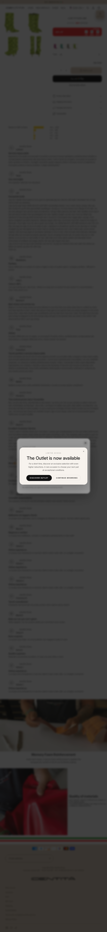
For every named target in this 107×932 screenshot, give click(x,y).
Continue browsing (67, 478)
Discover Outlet (39, 478)
